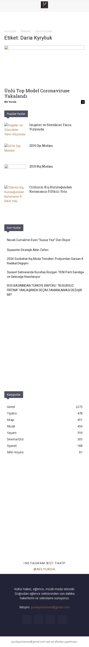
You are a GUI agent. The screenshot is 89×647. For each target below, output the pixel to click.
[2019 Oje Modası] (15, 151)
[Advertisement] (44, 503)
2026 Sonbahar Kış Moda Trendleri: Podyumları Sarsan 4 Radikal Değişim (45, 261)
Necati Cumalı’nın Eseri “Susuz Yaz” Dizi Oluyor (38, 240)
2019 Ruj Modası (41, 166)
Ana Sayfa (10, 31)
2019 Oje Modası (41, 146)
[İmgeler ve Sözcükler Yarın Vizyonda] (15, 130)
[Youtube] (62, 619)
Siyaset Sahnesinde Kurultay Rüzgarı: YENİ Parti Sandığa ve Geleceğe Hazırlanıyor (45, 274)
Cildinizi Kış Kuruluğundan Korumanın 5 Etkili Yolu (50, 189)
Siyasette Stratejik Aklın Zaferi (27, 250)
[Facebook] (27, 619)
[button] (7, 6)
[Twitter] (50, 619)
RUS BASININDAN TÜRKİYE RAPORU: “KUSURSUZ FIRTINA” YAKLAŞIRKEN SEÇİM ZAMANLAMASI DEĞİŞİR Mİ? (44, 290)
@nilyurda (44, 569)
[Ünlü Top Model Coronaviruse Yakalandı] (44, 65)
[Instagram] (38, 619)
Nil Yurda (10, 101)
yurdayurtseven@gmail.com (50, 607)
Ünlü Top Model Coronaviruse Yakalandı (37, 93)
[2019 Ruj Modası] (15, 171)
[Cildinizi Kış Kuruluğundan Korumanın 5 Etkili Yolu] (15, 194)
